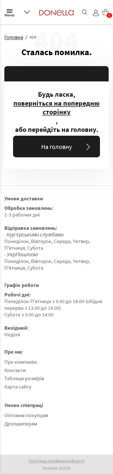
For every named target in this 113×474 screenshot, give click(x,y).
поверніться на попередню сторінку (56, 108)
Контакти (15, 370)
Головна (13, 37)
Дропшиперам (20, 423)
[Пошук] (85, 12)
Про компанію (20, 362)
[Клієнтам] (27, 12)
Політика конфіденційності (57, 460)
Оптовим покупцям (26, 415)
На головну (56, 147)
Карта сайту (17, 386)
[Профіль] (95, 13)
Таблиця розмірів (24, 378)
